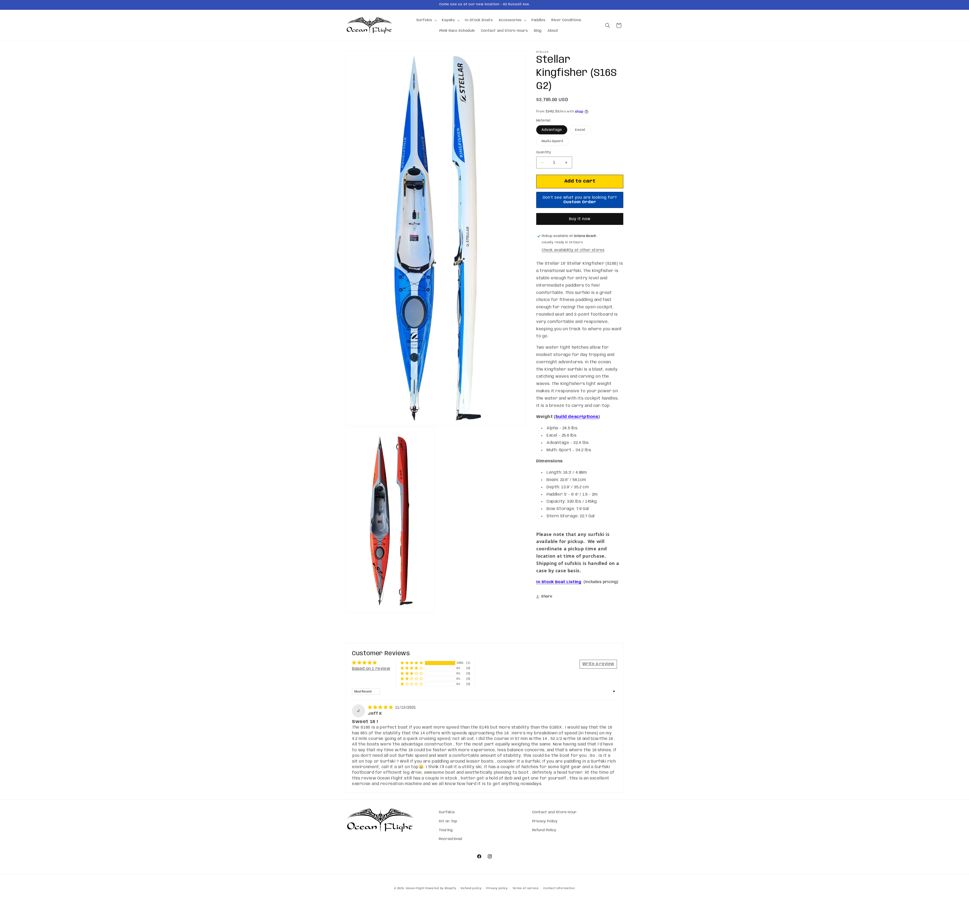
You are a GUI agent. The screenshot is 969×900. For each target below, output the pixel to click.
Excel (582, 131)
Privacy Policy (545, 821)
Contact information (559, 888)
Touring (445, 830)
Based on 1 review (371, 669)
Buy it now (579, 219)
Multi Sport (555, 142)
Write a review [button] (598, 664)
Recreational (450, 839)
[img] (381, 707)
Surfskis (447, 812)
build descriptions (577, 417)
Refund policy (471, 888)
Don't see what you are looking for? (580, 200)
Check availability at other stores (573, 250)
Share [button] (546, 596)
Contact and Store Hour (554, 812)
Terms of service (526, 888)
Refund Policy (544, 830)
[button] (426, 20)
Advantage (552, 130)
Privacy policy (497, 888)
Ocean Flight (415, 888)
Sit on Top (448, 821)
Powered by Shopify (440, 888)
